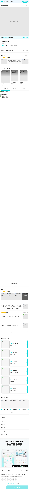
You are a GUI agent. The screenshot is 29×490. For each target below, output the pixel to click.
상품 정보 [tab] (6, 88)
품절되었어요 (17, 487)
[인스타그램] (2, 479)
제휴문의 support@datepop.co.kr (15, 476)
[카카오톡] (8, 479)
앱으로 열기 (25, 1)
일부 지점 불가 (25, 50)
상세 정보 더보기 (14, 283)
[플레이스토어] (16, 479)
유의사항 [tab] (23, 89)
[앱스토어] (13, 479)
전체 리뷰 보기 (14, 332)
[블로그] (5, 479)
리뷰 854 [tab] (14, 89)
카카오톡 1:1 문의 (5, 476)
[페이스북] (10, 479)
